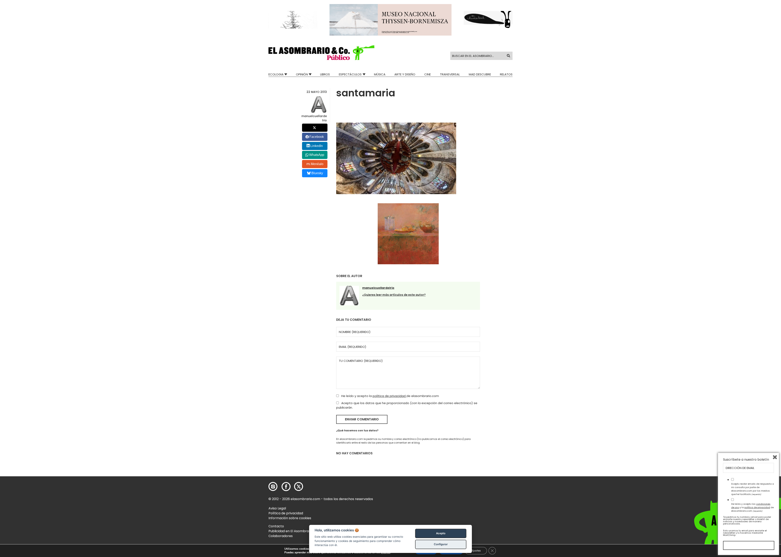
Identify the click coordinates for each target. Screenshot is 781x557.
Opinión (302, 74)
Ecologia (276, 74)
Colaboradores (280, 536)
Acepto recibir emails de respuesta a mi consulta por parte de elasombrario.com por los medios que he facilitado (752, 489)
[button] (321, 52)
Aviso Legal (277, 508)
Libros (325, 74)
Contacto (276, 526)
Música (379, 74)
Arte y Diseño (404, 74)
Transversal (450, 74)
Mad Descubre (480, 74)
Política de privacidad (285, 513)
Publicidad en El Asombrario (290, 531)
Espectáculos (350, 74)
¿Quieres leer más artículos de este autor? (394, 295)
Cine (427, 74)
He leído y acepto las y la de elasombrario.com (752, 507)
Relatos (506, 74)
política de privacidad (389, 396)
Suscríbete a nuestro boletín (746, 459)
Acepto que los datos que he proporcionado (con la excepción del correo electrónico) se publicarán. (406, 405)
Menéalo (317, 164)
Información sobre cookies (289, 518)
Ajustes (476, 551)
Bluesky (317, 173)
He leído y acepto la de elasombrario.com (389, 396)
